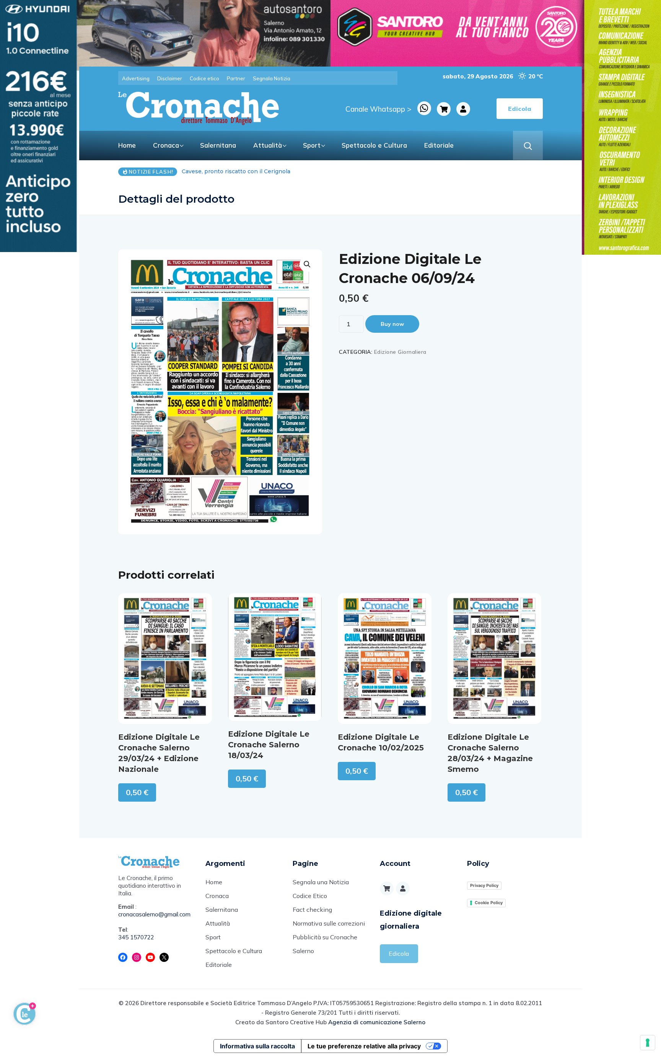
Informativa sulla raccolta (257, 1046)
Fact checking (312, 909)
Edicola (399, 953)
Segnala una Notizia (321, 882)
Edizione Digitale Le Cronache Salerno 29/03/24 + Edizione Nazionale (159, 753)
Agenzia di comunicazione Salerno (376, 1022)
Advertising (136, 78)
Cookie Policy (489, 902)
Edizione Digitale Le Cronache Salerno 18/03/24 (268, 744)
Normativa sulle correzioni (329, 923)
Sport (312, 145)
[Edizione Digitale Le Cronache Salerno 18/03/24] (275, 657)
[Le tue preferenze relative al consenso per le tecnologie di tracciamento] (647, 1042)
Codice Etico (310, 896)
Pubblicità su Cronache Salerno (325, 944)
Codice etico (204, 78)
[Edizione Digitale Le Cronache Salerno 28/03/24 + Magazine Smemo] (494, 658)
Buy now (392, 324)
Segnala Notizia (271, 78)
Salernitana (218, 145)
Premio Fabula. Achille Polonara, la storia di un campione (270, 171)
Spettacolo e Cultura (374, 145)
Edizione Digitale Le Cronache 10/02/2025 (381, 742)
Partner (236, 78)
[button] (307, 264)
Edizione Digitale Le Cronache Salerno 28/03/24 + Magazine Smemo (490, 753)
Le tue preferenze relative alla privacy (364, 1046)
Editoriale (439, 145)
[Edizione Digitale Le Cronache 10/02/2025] (384, 658)
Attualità (267, 145)
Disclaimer (169, 78)
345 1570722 (136, 937)
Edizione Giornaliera (400, 351)
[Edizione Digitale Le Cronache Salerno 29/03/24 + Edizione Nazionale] (165, 658)
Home (127, 145)
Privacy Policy (484, 885)
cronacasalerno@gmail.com (154, 914)
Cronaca (166, 145)
